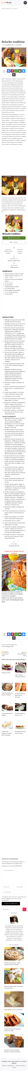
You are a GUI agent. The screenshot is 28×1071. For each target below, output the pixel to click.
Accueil (3, 8)
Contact (14, 1067)
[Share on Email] (20, 71)
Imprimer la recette (15, 238)
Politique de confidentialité (8, 1065)
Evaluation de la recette (8, 866)
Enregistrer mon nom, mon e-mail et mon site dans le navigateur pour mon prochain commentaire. (14, 898)
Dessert (7, 8)
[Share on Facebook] (8, 71)
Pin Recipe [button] (15, 242)
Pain (16, 644)
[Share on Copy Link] (14, 75)
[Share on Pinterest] (12, 71)
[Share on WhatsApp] (16, 71)
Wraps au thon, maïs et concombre (13, 1009)
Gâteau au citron (6, 672)
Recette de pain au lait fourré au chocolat (20, 695)
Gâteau (12, 644)
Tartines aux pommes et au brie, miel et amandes (7, 733)
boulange (8, 646)
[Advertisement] (14, 25)
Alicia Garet (18, 45)
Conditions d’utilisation (20, 1065)
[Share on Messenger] (23, 71)
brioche (11, 646)
